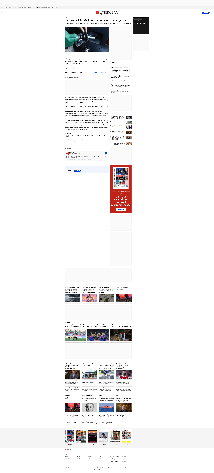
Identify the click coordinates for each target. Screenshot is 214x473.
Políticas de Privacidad (86, 159)
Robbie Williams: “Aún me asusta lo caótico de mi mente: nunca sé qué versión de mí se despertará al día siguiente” (89, 416)
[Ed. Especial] (104, 442)
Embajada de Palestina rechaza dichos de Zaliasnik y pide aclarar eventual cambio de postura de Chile (72, 366)
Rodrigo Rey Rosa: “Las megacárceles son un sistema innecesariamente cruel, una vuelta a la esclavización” (89, 422)
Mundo (29, 7)
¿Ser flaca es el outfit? (120, 421)
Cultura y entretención (87, 395)
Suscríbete (78, 170)
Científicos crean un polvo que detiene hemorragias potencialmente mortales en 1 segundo (106, 382)
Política (5, 7)
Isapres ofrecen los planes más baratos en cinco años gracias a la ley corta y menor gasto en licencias (118, 117)
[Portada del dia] (121, 188)
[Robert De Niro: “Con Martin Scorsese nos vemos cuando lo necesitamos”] (89, 407)
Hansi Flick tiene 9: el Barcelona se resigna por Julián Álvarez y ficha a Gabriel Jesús (122, 366)
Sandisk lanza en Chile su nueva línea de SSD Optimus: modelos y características (72, 422)
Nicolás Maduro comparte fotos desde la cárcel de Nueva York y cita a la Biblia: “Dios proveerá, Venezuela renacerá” (121, 76)
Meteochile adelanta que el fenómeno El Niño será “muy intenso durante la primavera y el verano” (72, 290)
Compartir (67, 54)
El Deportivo (24, 7)
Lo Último (38, 7)
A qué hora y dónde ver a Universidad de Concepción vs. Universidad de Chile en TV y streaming (98, 326)
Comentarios (73, 54)
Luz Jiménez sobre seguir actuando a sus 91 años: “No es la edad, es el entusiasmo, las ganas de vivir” (123, 399)
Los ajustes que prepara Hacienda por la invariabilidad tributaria (118, 132)
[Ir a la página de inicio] (107, 12)
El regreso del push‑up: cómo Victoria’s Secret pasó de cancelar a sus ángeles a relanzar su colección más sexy (106, 389)
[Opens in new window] (92, 442)
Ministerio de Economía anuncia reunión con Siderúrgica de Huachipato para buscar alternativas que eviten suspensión (84, 140)
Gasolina (73, 144)
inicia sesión (69, 170)
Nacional (9, 7)
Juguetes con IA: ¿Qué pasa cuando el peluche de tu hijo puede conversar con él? (123, 415)
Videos (33, 7)
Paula (117, 395)
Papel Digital (50, 7)
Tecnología (19, 7)
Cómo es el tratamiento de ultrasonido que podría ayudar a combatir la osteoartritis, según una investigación (106, 366)
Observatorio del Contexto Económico (99, 72)
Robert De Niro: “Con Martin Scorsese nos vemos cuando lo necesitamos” (89, 399)
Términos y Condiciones (78, 159)
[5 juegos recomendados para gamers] (124, 298)
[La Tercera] (70, 442)
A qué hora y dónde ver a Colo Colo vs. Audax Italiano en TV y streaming (75, 325)
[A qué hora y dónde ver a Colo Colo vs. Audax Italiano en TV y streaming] (75, 335)
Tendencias (101, 362)
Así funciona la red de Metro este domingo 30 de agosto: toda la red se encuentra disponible (120, 326)
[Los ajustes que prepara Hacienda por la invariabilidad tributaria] (129, 132)
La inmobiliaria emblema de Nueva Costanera (118, 121)
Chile (66, 362)
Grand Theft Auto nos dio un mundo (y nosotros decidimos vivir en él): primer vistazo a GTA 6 (89, 290)
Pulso (66, 17)
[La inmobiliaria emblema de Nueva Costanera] (129, 122)
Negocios (14, 7)
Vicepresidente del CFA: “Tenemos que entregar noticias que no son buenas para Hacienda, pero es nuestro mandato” (118, 138)
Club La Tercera (44, 7)
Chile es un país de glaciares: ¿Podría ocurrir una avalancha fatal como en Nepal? (106, 290)
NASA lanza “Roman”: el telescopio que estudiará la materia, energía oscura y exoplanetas (121, 86)
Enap (70, 144)
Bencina (76, 144)
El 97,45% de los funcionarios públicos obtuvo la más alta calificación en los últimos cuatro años (118, 127)
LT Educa (56, 7)
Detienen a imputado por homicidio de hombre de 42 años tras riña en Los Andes (121, 81)
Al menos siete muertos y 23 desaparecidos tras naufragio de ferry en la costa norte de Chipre (120, 71)
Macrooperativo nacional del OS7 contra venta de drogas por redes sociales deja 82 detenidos (121, 67)
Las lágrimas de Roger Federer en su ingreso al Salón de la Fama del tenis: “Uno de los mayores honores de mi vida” (123, 383)
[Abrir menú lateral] (2, 13)
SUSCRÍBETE (121, 209)
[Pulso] (81, 442)
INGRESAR (211, 12)
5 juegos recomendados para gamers (122, 288)
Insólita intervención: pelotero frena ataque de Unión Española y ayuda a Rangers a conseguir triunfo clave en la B (123, 389)
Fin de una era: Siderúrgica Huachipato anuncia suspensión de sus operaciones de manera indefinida (85, 136)
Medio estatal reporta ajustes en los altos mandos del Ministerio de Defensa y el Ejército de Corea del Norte (121, 91)
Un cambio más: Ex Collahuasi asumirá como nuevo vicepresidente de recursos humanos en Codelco (118, 143)
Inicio (2, 7)
